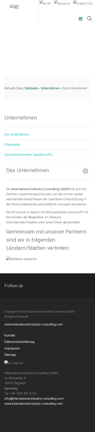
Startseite (31, 88)
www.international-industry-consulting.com (33, 324)
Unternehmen (50, 88)
